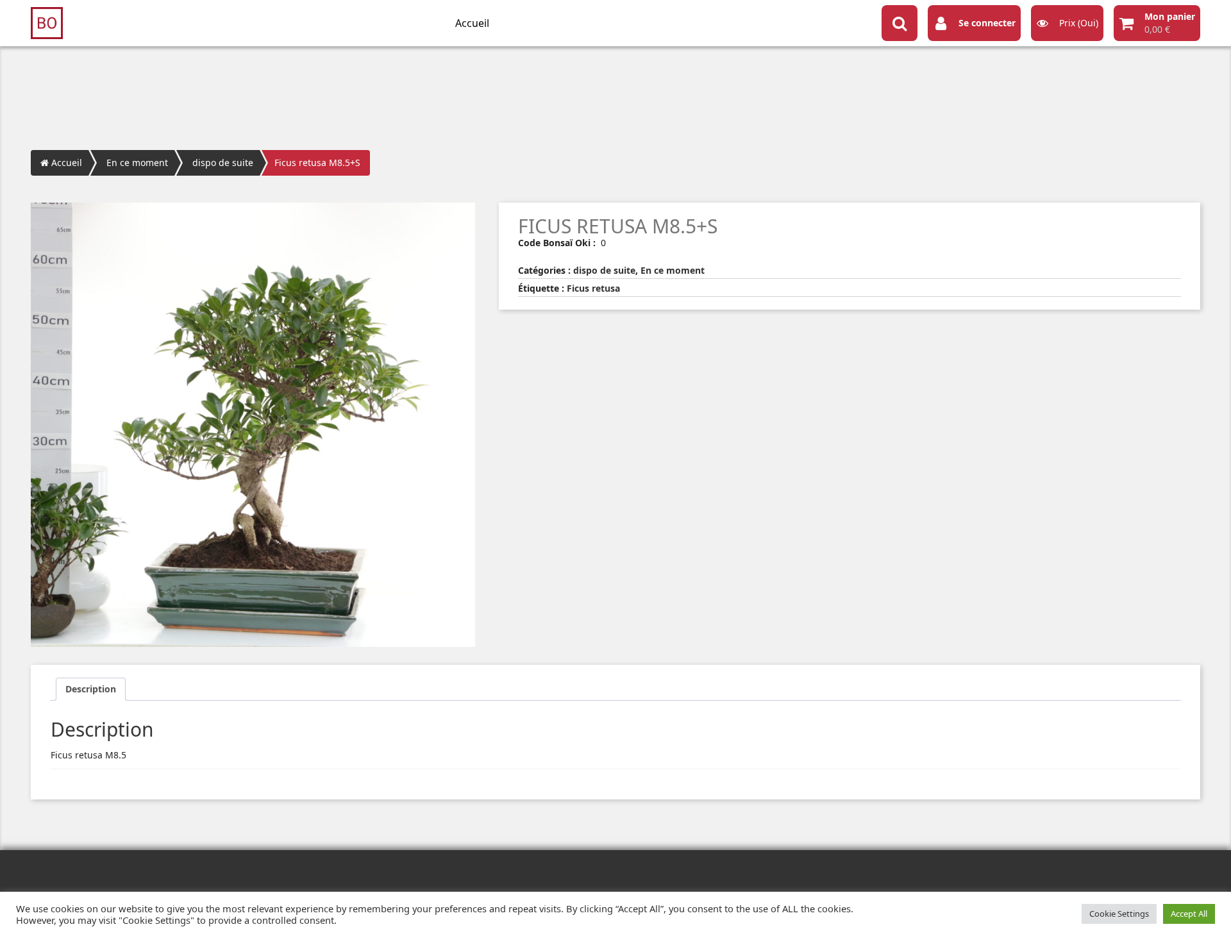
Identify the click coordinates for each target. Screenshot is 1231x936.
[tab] (91, 689)
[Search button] (899, 23)
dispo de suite (222, 162)
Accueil (472, 23)
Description (90, 689)
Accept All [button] (1189, 913)
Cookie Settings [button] (1119, 913)
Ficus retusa (593, 288)
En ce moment (137, 162)
